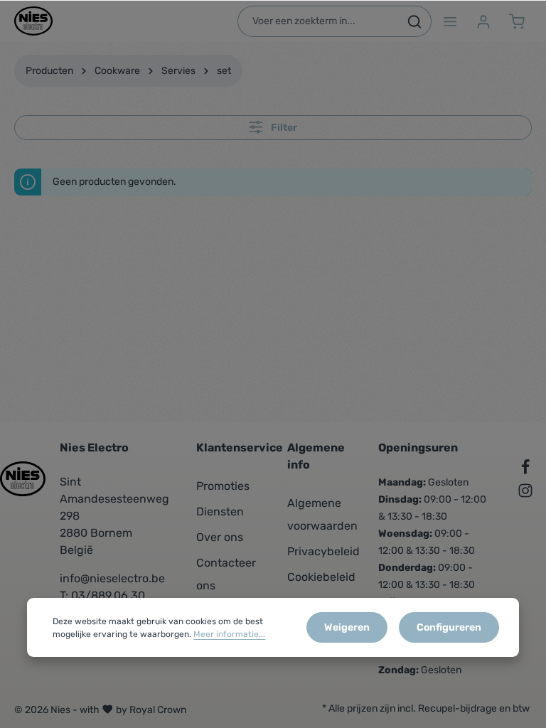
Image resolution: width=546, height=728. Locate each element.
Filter (283, 128)
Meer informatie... (229, 634)
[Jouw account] (483, 21)
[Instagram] (525, 493)
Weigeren (347, 627)
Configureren (449, 627)
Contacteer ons (226, 574)
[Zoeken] (415, 21)
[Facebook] (525, 469)
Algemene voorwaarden (322, 514)
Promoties (223, 486)
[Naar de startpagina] (33, 21)
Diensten (220, 511)
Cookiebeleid (321, 577)
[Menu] (449, 21)
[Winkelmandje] (516, 21)
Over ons (219, 537)
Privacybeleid (323, 551)
